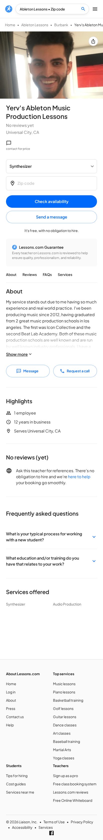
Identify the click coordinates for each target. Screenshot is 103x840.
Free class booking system (74, 784)
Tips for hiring (17, 775)
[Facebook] (51, 833)
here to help (79, 476)
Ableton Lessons (34, 24)
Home (10, 24)
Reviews (29, 274)
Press (10, 708)
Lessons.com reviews (70, 792)
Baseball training (66, 741)
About (11, 274)
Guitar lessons (64, 716)
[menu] (9, 9)
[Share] (93, 41)
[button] (51, 537)
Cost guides (16, 784)
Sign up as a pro (65, 775)
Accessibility (22, 827)
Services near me (20, 792)
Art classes (61, 733)
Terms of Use (54, 822)
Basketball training (68, 700)
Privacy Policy (82, 822)
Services (65, 274)
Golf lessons (63, 708)
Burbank (61, 24)
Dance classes (64, 725)
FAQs (47, 274)
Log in (11, 692)
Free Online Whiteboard (72, 800)
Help (10, 725)
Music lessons (64, 683)
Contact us (15, 716)
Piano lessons (64, 692)
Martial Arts (62, 749)
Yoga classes (63, 758)
